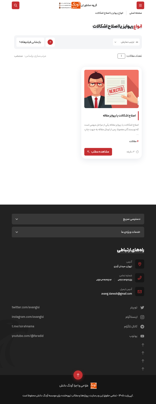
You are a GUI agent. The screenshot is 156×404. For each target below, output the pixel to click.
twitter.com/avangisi (26, 307)
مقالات (134, 141)
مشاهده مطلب (100, 151)
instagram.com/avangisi (28, 317)
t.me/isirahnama (23, 326)
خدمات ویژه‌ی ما (130, 232)
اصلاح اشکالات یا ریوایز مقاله (119, 115)
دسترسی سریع (131, 219)
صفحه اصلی (135, 13)
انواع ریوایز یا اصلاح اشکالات (109, 13)
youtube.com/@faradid (28, 336)
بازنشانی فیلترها (32, 42)
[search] (15, 5)
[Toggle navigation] (140, 5)
